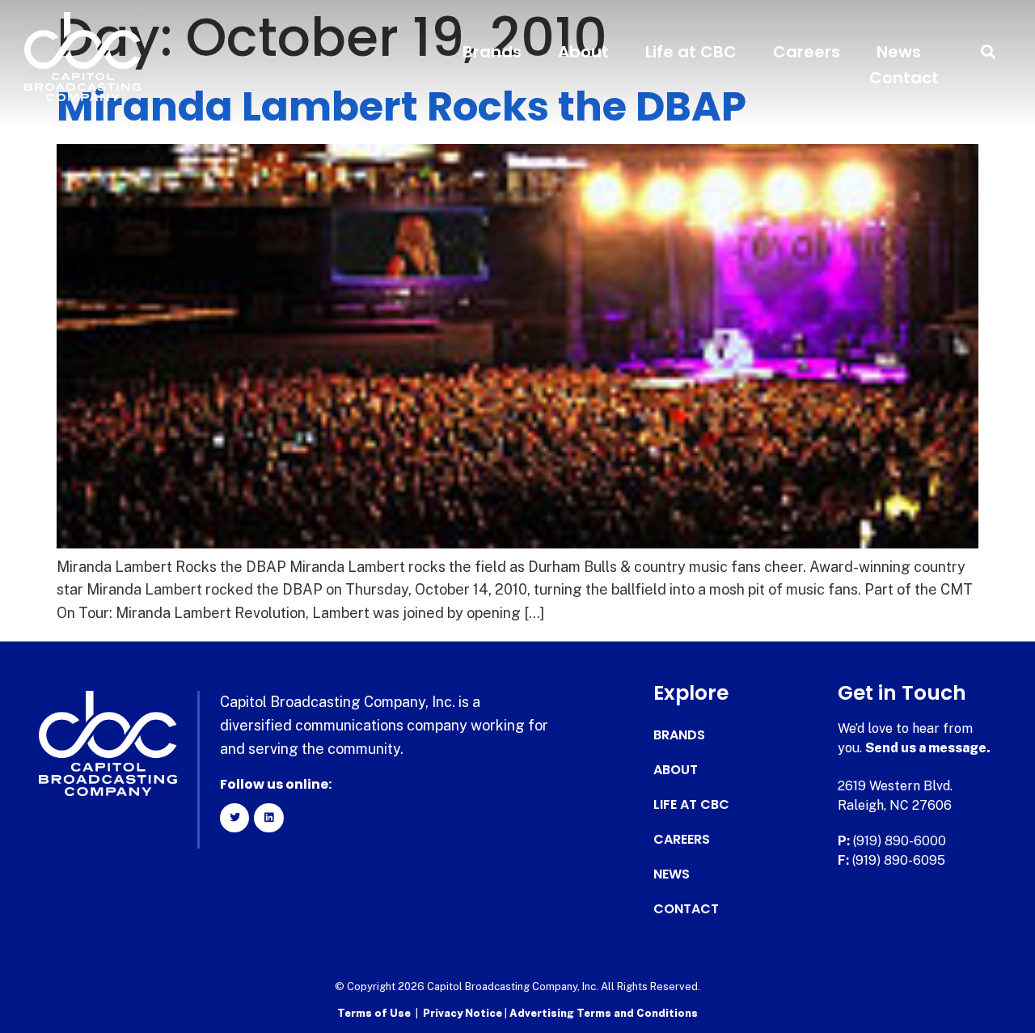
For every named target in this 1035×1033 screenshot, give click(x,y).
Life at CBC (691, 51)
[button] (988, 52)
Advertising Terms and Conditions (603, 1013)
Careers (806, 51)
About (583, 51)
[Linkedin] (268, 817)
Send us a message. (928, 748)
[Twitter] (234, 817)
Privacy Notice (464, 1013)
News (899, 51)
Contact (904, 77)
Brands (492, 51)
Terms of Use (374, 1013)
